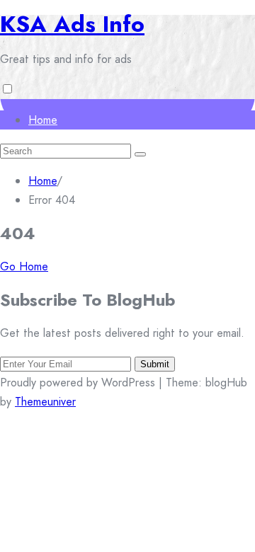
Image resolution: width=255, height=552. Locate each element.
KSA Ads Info (72, 24)
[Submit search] (140, 154)
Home (42, 120)
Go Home (24, 266)
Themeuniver (45, 401)
